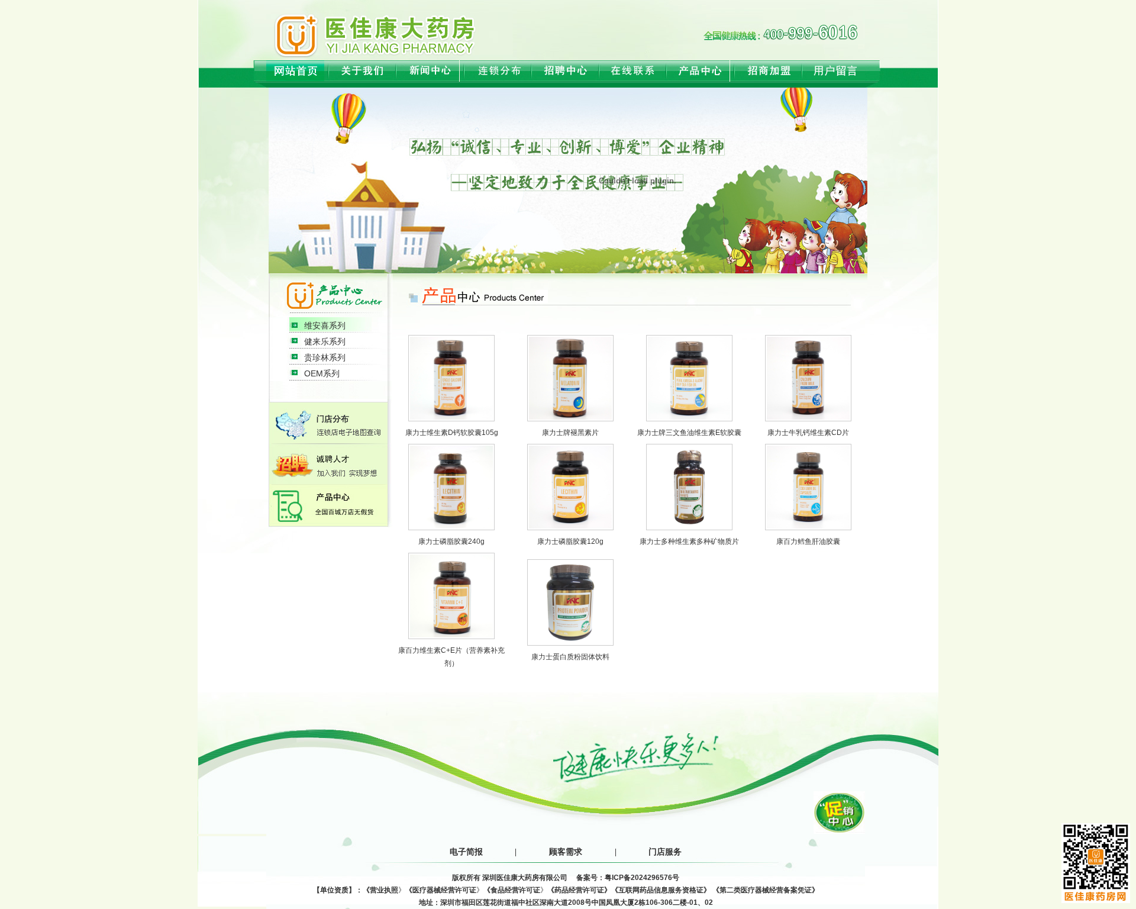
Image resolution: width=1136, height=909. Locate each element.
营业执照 (384, 890)
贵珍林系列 (325, 357)
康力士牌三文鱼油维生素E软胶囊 (689, 432)
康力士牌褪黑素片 (570, 432)
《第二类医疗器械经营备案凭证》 (765, 890)
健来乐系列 (325, 341)
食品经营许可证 (515, 890)
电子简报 (466, 851)
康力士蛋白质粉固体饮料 (570, 657)
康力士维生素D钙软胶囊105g (451, 432)
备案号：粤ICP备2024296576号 (627, 877)
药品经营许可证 (579, 890)
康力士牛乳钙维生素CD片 (808, 432)
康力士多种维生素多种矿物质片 (689, 541)
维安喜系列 (325, 325)
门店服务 (665, 851)
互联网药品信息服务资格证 (660, 890)
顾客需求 (565, 851)
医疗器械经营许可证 (444, 890)
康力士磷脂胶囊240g (451, 541)
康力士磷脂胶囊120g (570, 541)
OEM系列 (322, 373)
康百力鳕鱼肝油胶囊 (808, 541)
